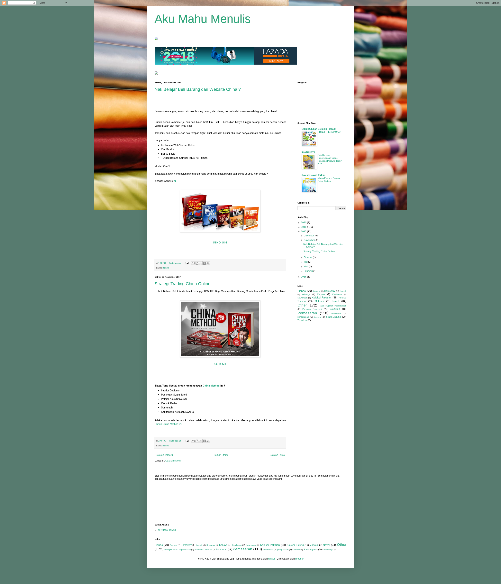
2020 (304, 222)
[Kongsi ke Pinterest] (208, 263)
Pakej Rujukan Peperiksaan (333, 306)
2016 (304, 276)
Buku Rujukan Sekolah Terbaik (319, 129)
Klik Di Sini (220, 242)
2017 (304, 231)
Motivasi (319, 301)
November (309, 240)
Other (302, 305)
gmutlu (272, 558)
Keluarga (306, 294)
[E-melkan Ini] (193, 263)
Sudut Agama (333, 316)
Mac (306, 266)
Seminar (317, 317)
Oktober (308, 257)
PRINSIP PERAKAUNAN (329, 132)
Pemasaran (307, 313)
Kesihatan (337, 294)
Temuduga (302, 320)
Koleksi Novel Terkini (313, 175)
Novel (335, 301)
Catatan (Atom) (173, 460)
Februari (308, 271)
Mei (306, 261)
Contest (316, 291)
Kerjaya (321, 294)
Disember (309, 235)
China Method (211, 385)
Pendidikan (336, 313)
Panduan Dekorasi (312, 309)
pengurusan (303, 317)
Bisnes (165, 268)
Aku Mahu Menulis (203, 18)
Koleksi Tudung (295, 545)
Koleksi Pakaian (322, 297)
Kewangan (302, 298)
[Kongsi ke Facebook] (204, 263)
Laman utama (221, 455)
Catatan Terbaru (164, 455)
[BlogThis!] (197, 263)
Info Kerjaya (308, 152)
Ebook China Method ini (168, 424)
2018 (304, 227)
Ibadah (343, 291)
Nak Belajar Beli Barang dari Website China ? (198, 89)
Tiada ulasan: (175, 263)
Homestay (329, 291)
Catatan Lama (277, 455)
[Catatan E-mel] (186, 263)
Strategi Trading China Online (182, 283)
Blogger (299, 558)
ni (175, 180)
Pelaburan (334, 309)
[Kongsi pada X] (201, 263)
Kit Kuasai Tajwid (167, 530)
